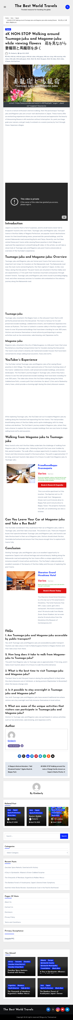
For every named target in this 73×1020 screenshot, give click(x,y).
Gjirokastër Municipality (49, 965)
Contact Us (9, 907)
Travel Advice (56, 813)
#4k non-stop (48, 56)
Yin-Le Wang (58, 819)
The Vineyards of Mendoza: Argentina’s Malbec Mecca (24, 878)
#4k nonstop (58, 56)
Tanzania (18, 961)
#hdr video (60, 59)
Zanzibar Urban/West (15, 967)
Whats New (11, 815)
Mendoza (21, 985)
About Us (8, 902)
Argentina (11, 985)
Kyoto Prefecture (14, 813)
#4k (8, 56)
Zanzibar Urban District (16, 964)
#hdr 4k (33, 59)
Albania (43, 960)
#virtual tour (15, 61)
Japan (8, 29)
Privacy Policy (10, 917)
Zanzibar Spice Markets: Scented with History (21, 867)
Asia (9, 810)
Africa (10, 961)
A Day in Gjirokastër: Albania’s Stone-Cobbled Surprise (24, 872)
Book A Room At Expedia (52, 485)
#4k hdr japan (21, 56)
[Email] (22, 745)
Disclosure (8, 912)
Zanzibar (27, 961)
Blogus (42, 1017)
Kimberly (14, 53)
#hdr (28, 59)
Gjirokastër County (47, 963)
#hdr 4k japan (41, 59)
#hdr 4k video (51, 59)
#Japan (7, 61)
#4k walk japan (21, 59)
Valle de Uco (25, 988)
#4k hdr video (31, 56)
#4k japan (39, 56)
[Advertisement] (37, 142)
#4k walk (12, 59)
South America (13, 988)
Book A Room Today (52, 591)
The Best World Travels (36, 6)
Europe (50, 960)
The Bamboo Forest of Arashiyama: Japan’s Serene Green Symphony (30, 883)
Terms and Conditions (13, 922)
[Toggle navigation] (4, 7)
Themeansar (51, 1017)
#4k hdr (13, 56)
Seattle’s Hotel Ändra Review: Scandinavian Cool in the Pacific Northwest (32, 888)
